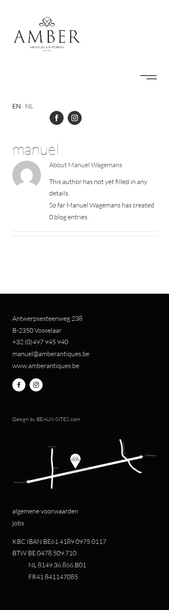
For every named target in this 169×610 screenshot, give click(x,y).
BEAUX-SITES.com (58, 419)
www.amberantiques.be (45, 365)
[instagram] (75, 118)
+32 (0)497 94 (32, 342)
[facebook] (57, 118)
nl (29, 106)
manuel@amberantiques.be (50, 354)
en (16, 106)
